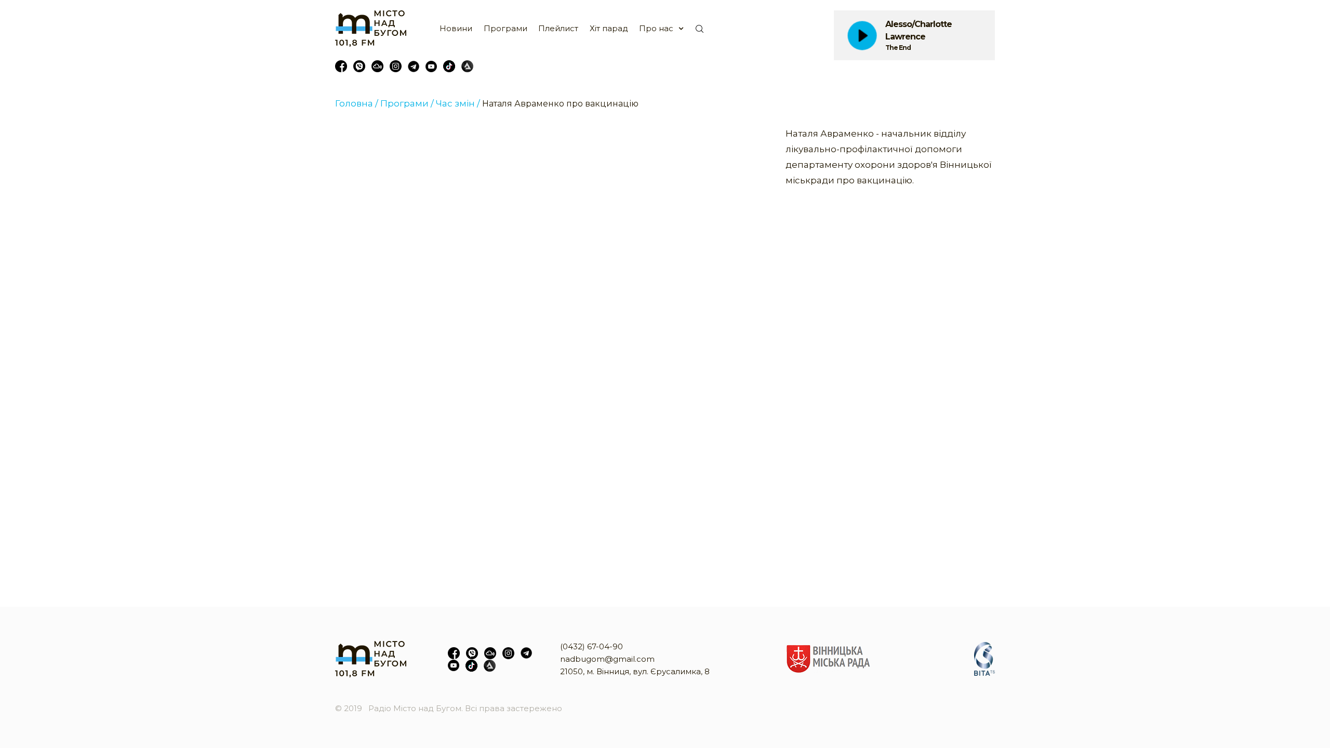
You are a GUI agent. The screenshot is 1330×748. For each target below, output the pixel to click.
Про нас (656, 28)
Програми (505, 28)
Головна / (356, 103)
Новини (456, 28)
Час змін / (458, 103)
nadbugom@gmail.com (607, 659)
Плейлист (558, 28)
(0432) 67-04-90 (591, 646)
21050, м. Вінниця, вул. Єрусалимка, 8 (635, 671)
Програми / (407, 103)
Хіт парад (609, 28)
